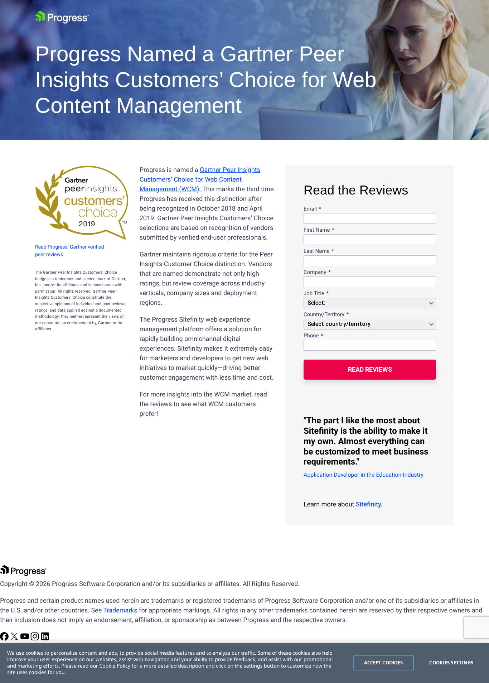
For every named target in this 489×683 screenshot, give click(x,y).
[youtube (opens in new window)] (25, 639)
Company (315, 272)
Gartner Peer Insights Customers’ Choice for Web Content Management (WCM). (200, 179)
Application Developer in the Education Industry (363, 474)
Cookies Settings (451, 662)
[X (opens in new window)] (15, 639)
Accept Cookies (383, 662)
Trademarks (120, 610)
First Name (317, 230)
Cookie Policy (114, 666)
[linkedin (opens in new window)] (45, 639)
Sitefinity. (369, 504)
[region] (244, 663)
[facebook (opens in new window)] (5, 639)
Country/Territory (324, 315)
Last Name (317, 251)
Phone (311, 336)
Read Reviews (370, 369)
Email (311, 209)
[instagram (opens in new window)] (35, 639)
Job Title (314, 294)
